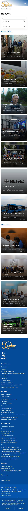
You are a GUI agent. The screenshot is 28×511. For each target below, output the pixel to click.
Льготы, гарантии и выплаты (9, 399)
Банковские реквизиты (7, 435)
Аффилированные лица (7, 431)
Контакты (3, 478)
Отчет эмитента (5, 429)
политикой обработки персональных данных (13, 504)
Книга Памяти (5, 376)
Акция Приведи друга (7, 408)
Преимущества (5, 396)
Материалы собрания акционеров (10, 456)
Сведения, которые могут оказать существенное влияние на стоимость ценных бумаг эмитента (14, 453)
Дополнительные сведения (9, 438)
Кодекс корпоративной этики (9, 417)
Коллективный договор (7, 412)
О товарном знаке (6, 380)
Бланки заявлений (6, 410)
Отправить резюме (6, 403)
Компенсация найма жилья (8, 419)
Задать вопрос (5, 480)
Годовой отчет (5, 433)
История (3, 369)
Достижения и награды (7, 371)
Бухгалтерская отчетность (8, 440)
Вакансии (4, 401)
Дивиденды (4, 444)
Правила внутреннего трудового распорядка (13, 415)
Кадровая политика (6, 394)
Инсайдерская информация (9, 442)
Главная (3, 8)
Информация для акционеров (9, 459)
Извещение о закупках (7, 468)
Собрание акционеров (7, 426)
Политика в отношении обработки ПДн (12, 385)
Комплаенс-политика (7, 382)
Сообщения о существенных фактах (11, 449)
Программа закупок (6, 466)
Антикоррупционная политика (9, 387)
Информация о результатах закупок (11, 470)
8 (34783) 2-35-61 (11, 487)
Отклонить (20, 508)
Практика (3, 405)
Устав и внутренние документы (10, 447)
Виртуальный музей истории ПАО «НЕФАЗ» (13, 373)
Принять (8, 508)
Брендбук (4, 378)
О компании (4, 366)
